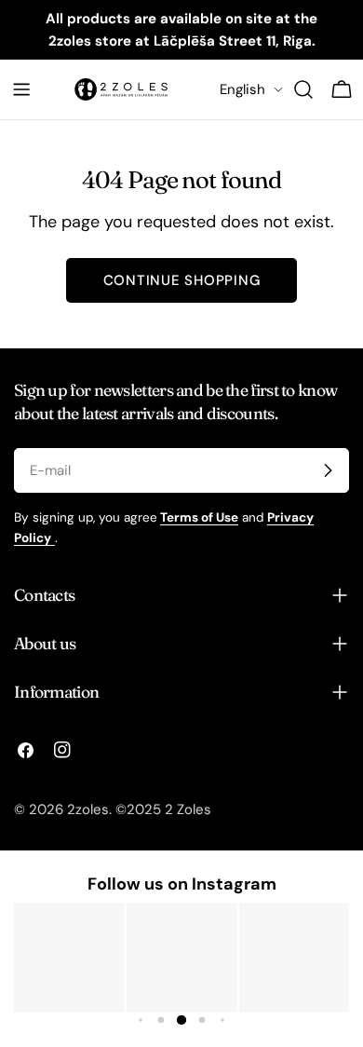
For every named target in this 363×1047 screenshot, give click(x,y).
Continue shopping (182, 280)
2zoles (88, 809)
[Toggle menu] (21, 89)
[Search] (303, 89)
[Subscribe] (327, 470)
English (242, 89)
